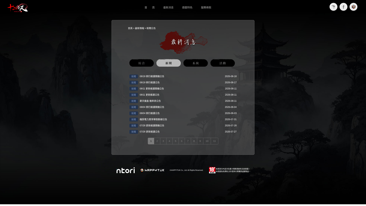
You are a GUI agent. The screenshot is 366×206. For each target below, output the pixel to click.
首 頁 (150, 7)
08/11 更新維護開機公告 (152, 88)
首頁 (130, 28)
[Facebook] (343, 7)
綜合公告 (141, 63)
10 (207, 141)
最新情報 (139, 28)
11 (214, 141)
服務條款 (206, 7)
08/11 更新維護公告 (149, 95)
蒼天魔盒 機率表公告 (150, 101)
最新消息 (168, 7)
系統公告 (195, 63)
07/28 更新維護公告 (150, 131)
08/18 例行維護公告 (150, 82)
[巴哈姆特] (333, 7)
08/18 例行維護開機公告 (152, 76)
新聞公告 (151, 28)
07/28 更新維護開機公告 (152, 125)
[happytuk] (353, 7)
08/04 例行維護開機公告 (152, 107)
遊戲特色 (187, 7)
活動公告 (222, 63)
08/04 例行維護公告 (150, 113)
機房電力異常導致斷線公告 (153, 119)
